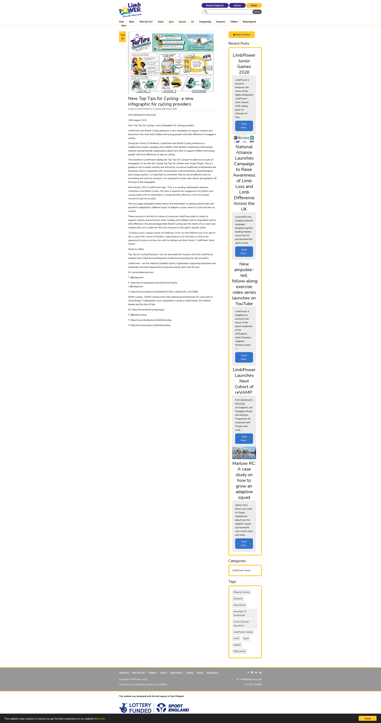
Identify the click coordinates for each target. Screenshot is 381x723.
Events (161, 21)
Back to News (242, 34)
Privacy (200, 672)
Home (121, 21)
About (131, 21)
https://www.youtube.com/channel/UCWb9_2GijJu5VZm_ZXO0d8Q (164, 291)
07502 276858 (254, 684)
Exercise (182, 21)
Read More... (244, 125)
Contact (237, 5)
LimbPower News (241, 570)
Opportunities (176, 672)
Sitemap (189, 672)
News (124, 25)
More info (99, 718)
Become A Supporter (215, 5)
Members (153, 672)
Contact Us (124, 672)
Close (367, 718)
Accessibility (212, 672)
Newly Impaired (249, 21)
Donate (254, 5)
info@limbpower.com (251, 679)
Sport (171, 21)
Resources (220, 21)
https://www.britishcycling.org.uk (148, 309)
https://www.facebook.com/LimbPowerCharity (154, 282)
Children (234, 21)
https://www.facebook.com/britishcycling (151, 320)
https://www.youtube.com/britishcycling (150, 325)
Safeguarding (205, 21)
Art (192, 21)
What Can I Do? (146, 21)
